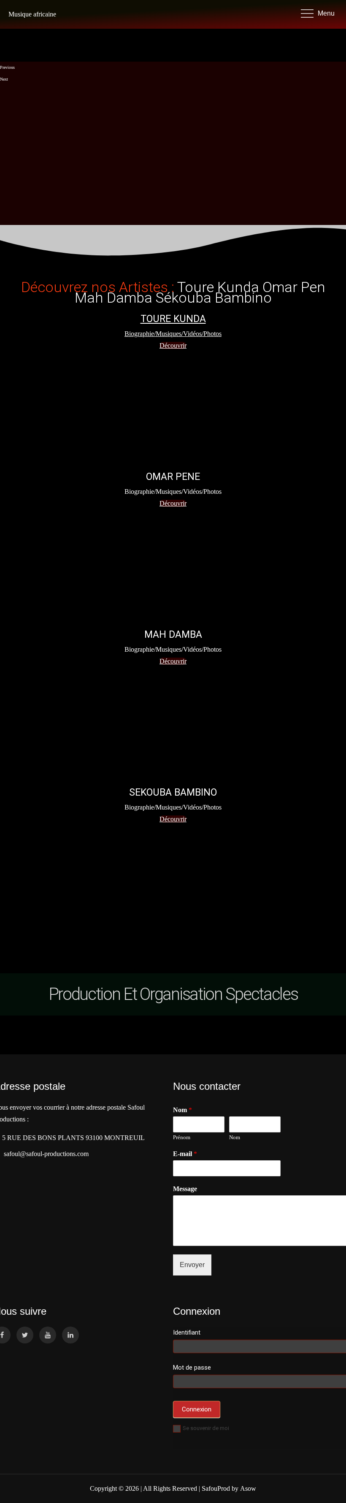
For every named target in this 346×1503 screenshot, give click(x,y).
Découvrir (173, 503)
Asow (248, 1488)
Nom (234, 1137)
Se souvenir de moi (206, 1428)
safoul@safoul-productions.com (44, 1153)
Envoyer (192, 1264)
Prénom (181, 1137)
